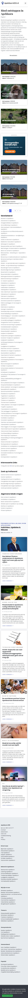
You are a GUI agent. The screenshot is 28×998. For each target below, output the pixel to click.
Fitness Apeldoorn (6, 510)
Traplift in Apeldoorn (7, 407)
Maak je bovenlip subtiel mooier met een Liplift (11, 744)
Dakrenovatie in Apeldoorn (9, 298)
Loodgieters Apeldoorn (7, 877)
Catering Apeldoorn (7, 871)
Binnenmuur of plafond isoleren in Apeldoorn (14, 257)
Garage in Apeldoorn (7, 309)
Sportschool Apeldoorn (8, 938)
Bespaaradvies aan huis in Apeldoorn (11, 246)
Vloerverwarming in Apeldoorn (10, 431)
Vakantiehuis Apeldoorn (8, 902)
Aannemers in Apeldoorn (8, 221)
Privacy (3, 839)
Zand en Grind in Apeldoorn (9, 448)
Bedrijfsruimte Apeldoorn (8, 970)
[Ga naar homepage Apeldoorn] (10, 3)
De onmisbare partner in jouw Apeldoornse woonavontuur (13, 699)
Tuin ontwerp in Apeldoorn (8, 416)
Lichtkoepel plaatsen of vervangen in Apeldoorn (12, 343)
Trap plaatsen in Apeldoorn (9, 409)
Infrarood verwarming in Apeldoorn (11, 325)
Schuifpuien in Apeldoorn (8, 372)
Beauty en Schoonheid (10, 740)
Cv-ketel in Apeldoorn (7, 281)
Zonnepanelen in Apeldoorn (9, 457)
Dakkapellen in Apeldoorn (8, 290)
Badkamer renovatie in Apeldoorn (11, 242)
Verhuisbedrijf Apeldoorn (8, 881)
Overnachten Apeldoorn (8, 900)
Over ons (3, 834)
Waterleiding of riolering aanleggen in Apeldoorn (12, 439)
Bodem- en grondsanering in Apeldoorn (12, 265)
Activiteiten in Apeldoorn (8, 499)
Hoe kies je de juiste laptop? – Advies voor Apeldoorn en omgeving (13, 788)
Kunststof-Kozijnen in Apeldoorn (10, 338)
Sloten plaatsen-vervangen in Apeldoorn (13, 387)
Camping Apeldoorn (7, 898)
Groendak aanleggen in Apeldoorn (11, 320)
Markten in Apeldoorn (7, 506)
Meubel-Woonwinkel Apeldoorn (10, 892)
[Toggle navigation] (25, 3)
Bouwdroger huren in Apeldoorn (10, 268)
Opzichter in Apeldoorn (8, 357)
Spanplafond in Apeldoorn (8, 389)
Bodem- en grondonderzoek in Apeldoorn (13, 263)
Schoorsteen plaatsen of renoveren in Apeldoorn (12, 369)
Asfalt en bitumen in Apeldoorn (10, 239)
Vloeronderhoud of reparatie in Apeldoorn (13, 429)
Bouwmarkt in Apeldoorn (8, 272)
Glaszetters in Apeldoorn (8, 318)
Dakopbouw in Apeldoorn (8, 294)
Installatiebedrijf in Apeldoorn (9, 327)
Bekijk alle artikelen (6, 532)
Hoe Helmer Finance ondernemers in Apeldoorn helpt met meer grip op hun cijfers (12, 559)
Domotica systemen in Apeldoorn (11, 301)
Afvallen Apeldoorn (6, 858)
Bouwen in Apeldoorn (7, 218)
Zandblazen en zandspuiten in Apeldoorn (13, 446)
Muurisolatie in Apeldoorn (8, 353)
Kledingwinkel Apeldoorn (8, 934)
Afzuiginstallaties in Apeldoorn (9, 223)
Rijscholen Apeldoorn (7, 849)
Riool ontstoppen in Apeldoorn (10, 364)
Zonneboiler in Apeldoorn (8, 450)
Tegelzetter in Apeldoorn (8, 398)
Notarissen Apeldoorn (7, 915)
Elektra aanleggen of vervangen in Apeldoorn (11, 304)
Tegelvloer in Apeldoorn (8, 396)
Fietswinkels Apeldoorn (7, 851)
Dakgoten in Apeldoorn (7, 285)
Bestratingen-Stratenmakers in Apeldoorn (13, 248)
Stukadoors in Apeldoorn (8, 394)
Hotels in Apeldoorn (6, 508)
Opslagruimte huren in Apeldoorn (10, 479)
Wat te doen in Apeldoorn (8, 497)
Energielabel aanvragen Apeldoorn (11, 486)
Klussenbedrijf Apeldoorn (8, 913)
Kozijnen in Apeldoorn (7, 333)
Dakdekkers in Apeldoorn (8, 283)
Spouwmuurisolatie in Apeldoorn (10, 391)
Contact (3, 830)
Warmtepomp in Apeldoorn (9, 435)
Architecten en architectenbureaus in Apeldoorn (12, 232)
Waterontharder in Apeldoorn (9, 442)
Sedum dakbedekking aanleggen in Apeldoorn (11, 379)
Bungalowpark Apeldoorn (8, 904)
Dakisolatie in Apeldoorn (8, 287)
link (11, 466)
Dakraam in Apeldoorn (7, 296)
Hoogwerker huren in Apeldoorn (10, 322)
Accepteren (7, 995)
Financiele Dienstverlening (12, 554)
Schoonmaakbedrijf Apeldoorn (10, 919)
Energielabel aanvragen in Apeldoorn (12, 481)
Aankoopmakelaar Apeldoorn (9, 488)
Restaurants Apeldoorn (8, 870)
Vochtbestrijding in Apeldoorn (9, 433)
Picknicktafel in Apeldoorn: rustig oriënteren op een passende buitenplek (12, 607)
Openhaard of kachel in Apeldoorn (11, 355)
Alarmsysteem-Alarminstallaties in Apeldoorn (11, 228)
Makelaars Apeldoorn (7, 921)
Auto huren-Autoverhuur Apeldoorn (11, 949)
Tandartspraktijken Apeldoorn (10, 875)
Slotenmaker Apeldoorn (8, 955)
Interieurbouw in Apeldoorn (9, 329)
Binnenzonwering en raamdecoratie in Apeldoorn (12, 260)
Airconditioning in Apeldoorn (9, 225)
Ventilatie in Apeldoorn (7, 418)
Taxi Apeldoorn (5, 853)
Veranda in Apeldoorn (7, 420)
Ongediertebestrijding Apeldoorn (10, 972)
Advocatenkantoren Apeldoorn (10, 953)
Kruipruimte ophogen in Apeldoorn (11, 336)
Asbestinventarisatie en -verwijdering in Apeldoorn (12, 236)
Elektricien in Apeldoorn (8, 307)
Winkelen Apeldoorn (7, 890)
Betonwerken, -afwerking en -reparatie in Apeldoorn (13, 254)
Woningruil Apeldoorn (7, 964)
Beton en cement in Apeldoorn (10, 251)
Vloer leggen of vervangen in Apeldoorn (12, 427)
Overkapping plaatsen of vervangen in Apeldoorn (12, 360)
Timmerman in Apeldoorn (8, 402)
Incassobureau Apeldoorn (8, 968)
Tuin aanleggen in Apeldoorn (9, 411)
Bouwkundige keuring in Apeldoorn (11, 270)
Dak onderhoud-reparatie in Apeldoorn (12, 292)
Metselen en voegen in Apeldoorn (11, 351)
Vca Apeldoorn (5, 932)
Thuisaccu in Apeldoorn (8, 400)
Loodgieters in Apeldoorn (8, 346)
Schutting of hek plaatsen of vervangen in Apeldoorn (13, 375)
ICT (3, 783)
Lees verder (7, 580)
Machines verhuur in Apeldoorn (10, 348)
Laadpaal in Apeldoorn (7, 340)
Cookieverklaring (6, 836)
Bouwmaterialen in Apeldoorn (9, 274)
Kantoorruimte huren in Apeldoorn (11, 475)
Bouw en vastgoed (9, 696)
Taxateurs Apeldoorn (7, 917)
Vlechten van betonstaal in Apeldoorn (12, 422)
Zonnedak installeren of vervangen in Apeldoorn (12, 454)
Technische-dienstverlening (12, 647)
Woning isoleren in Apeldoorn (9, 444)
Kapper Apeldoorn (6, 854)
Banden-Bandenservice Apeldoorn (11, 951)
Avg (2, 837)
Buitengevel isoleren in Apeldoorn (10, 276)
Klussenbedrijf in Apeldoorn (9, 331)
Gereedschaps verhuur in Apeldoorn (11, 311)
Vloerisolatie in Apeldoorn (8, 424)
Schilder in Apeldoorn (7, 366)
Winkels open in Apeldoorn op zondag (12, 504)
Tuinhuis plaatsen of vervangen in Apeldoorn (14, 413)
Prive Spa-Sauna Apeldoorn (9, 966)
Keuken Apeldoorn (6, 930)
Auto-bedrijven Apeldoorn (8, 947)
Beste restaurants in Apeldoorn (10, 501)
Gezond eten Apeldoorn (8, 860)
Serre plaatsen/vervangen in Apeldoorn (12, 383)
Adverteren (4, 832)
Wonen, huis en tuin (9, 602)
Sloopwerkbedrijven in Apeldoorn (10, 385)
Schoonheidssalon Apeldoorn (9, 873)
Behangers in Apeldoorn (8, 244)
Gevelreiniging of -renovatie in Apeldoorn (13, 316)
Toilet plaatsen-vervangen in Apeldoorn (12, 405)
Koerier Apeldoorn (6, 477)
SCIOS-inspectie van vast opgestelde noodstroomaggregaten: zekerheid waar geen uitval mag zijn (12, 653)
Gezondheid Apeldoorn (7, 856)
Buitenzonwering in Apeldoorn (9, 279)
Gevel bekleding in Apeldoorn (9, 313)
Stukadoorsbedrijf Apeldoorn (9, 879)
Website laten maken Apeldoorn (10, 936)
